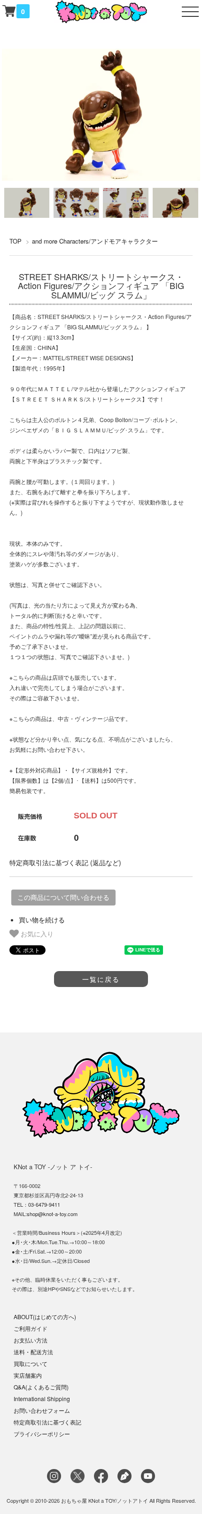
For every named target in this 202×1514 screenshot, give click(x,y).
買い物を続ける (42, 919)
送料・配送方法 (33, 1352)
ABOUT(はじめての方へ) (45, 1317)
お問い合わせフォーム (42, 1410)
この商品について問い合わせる (63, 897)
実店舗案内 (28, 1375)
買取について (30, 1363)
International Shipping (42, 1399)
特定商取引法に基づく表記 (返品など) (65, 862)
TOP (15, 241)
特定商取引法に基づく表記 (47, 1422)
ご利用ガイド (30, 1328)
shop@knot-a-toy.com (52, 1213)
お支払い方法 (30, 1340)
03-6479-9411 (44, 1204)
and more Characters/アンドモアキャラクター (95, 241)
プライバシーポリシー (42, 1434)
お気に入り (36, 933)
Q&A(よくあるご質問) (41, 1387)
